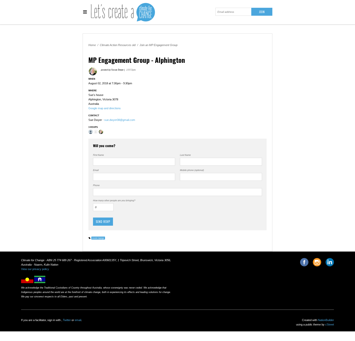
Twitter (67, 320)
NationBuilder (326, 320)
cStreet (329, 324)
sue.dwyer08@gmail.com (119, 119)
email (78, 320)
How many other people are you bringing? (114, 200)
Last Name (185, 155)
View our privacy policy (35, 269)
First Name (98, 155)
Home (92, 45)
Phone (96, 185)
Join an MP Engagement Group (159, 45)
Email (96, 170)
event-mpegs (98, 238)
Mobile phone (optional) (192, 170)
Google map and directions (104, 108)
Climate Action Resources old (118, 45)
